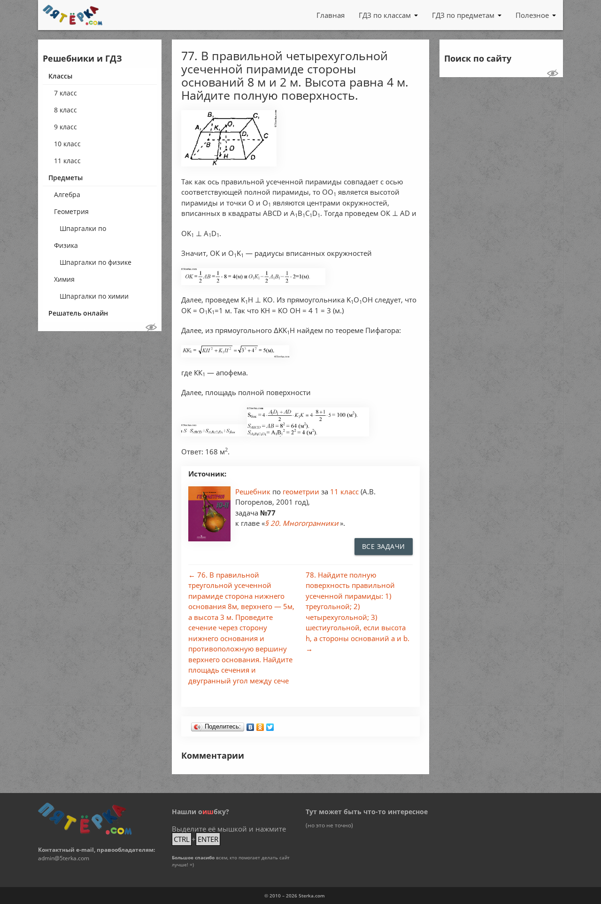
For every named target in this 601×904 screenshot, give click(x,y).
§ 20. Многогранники (302, 523)
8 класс (65, 109)
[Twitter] (270, 725)
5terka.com (312, 895)
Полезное (532, 15)
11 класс (67, 160)
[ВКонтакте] (250, 725)
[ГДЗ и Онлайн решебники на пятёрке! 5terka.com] (72, 15)
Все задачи (383, 546)
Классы (60, 75)
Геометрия (71, 211)
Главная (330, 15)
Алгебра (67, 194)
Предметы (65, 177)
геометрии (302, 491)
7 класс (65, 92)
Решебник (253, 491)
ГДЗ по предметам (463, 15)
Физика (66, 245)
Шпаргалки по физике (95, 262)
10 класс (67, 143)
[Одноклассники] (260, 725)
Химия (64, 279)
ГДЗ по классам (385, 15)
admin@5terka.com (63, 858)
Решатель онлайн (78, 313)
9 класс (65, 126)
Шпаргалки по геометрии (83, 230)
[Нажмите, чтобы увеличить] (229, 164)
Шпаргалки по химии (94, 296)
